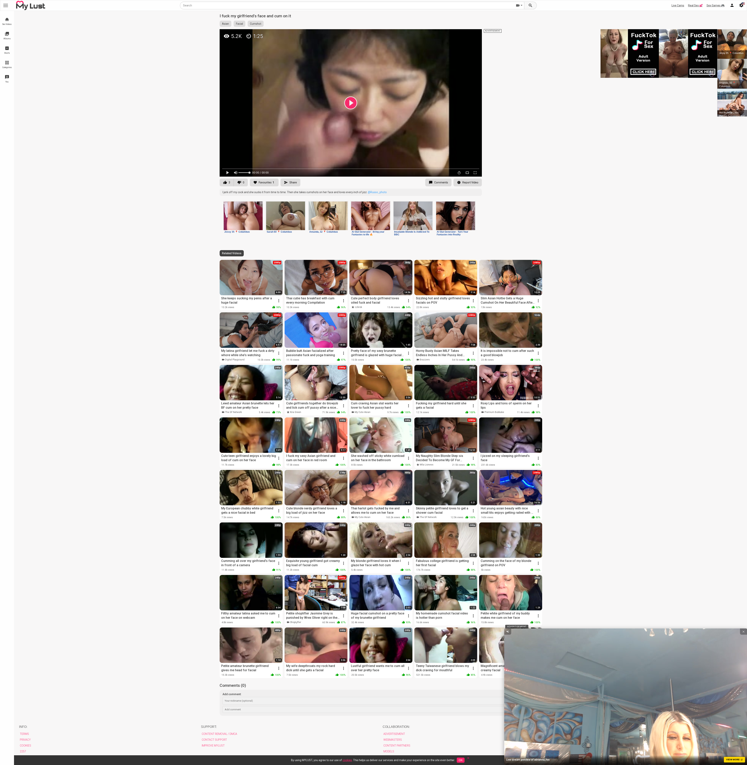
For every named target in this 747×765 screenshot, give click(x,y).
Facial (239, 23)
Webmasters (392, 739)
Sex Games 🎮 (715, 5)
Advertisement (394, 733)
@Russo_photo (377, 192)
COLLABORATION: (396, 726)
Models (388, 751)
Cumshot (255, 23)
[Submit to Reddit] (466, 34)
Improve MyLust (213, 745)
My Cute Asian (362, 412)
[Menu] (732, 5)
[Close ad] (743, 631)
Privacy (25, 739)
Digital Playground (235, 359)
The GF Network (233, 412)
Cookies (25, 745)
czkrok (358, 307)
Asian (225, 23)
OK (461, 760)
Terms (24, 733)
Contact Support (214, 739)
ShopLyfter (295, 622)
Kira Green (295, 412)
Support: (209, 726)
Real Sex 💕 (695, 5)
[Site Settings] (741, 5)
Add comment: (232, 694)
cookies (347, 760)
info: (23, 726)
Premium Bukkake (494, 412)
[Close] (468, 759)
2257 (23, 751)
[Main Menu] (5, 5)
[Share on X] (474, 34)
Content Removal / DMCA (219, 733)
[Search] (530, 5)
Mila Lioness (426, 464)
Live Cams (678, 5)
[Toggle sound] (507, 631)
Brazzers (425, 359)
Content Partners (396, 745)
